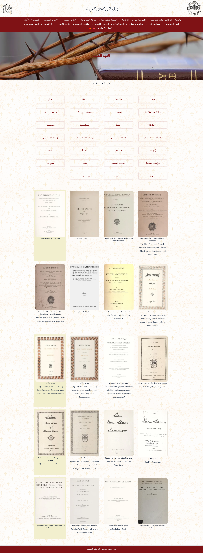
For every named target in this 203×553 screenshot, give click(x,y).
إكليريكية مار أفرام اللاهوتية (134, 20)
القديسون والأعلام (32, 20)
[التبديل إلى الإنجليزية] (94, 28)
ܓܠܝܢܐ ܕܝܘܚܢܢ (84, 175)
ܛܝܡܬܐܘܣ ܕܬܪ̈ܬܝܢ (50, 137)
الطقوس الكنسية (82, 24)
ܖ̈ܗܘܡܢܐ (118, 112)
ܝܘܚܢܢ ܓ (152, 175)
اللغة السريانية (32, 24)
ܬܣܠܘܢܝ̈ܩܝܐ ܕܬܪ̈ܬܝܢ (118, 137)
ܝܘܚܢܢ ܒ (50, 163)
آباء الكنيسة (48, 24)
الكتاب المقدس (69, 20)
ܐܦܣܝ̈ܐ (118, 125)
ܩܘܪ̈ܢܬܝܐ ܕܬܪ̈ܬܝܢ (50, 112)
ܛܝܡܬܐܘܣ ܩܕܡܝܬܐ (84, 137)
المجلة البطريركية (89, 20)
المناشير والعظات (136, 24)
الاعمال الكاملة (106, 28)
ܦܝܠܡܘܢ (118, 150)
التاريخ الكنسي (64, 24)
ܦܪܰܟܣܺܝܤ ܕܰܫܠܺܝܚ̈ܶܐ (152, 112)
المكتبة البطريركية (109, 20)
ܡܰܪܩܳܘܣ (118, 99)
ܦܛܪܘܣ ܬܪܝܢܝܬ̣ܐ (118, 163)
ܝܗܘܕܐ (118, 175)
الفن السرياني (155, 24)
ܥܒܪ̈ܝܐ (84, 150)
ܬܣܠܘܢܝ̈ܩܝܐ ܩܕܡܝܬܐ (152, 137)
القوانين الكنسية (102, 24)
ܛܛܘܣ (153, 150)
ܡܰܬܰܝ (152, 99)
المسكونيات (118, 24)
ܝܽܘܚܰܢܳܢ (50, 99)
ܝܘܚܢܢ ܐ (84, 163)
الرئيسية (178, 20)
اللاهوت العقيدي (51, 20)
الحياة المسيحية (172, 24)
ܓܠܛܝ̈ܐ (152, 125)
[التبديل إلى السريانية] (90, 28)
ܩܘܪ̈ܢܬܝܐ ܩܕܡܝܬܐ (84, 112)
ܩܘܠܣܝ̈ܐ (50, 125)
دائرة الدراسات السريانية (162, 20)
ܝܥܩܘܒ (50, 150)
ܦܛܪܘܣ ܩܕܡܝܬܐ (153, 163)
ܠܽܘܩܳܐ (84, 99)
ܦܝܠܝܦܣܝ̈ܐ (84, 125)
